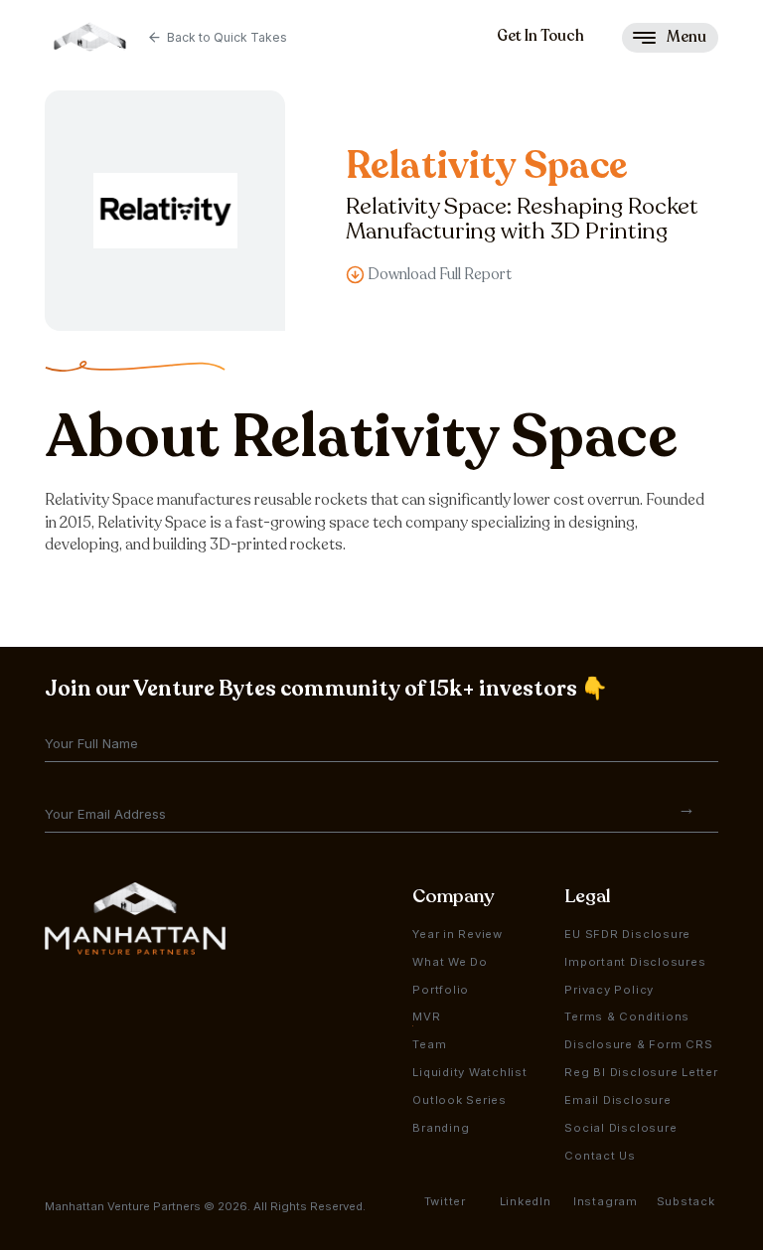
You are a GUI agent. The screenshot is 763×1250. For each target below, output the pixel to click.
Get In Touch (540, 36)
